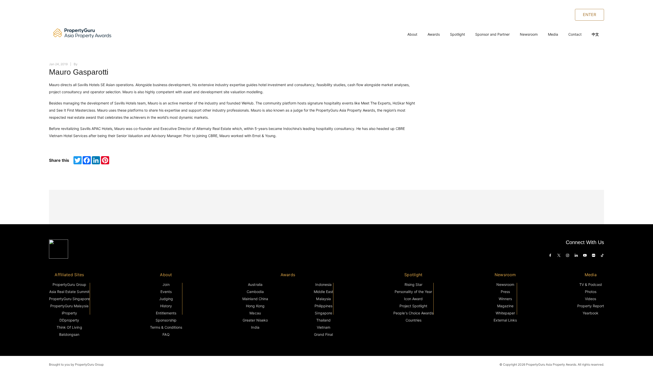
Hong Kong (255, 306)
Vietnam (323, 327)
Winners (505, 299)
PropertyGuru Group (69, 284)
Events (166, 291)
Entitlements (166, 313)
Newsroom (529, 34)
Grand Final (323, 334)
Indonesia (323, 284)
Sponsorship (166, 320)
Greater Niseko (255, 320)
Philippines (323, 306)
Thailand (323, 320)
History (166, 306)
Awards (434, 34)
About (412, 34)
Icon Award (413, 299)
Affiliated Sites (69, 274)
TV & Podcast (590, 284)
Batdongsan (69, 334)
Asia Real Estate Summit (69, 291)
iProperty (69, 313)
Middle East (323, 291)
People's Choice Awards (413, 313)
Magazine (505, 306)
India (255, 327)
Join (165, 284)
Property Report (590, 306)
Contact (575, 34)
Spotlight (457, 34)
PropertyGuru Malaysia (69, 306)
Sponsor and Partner (492, 34)
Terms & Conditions (166, 327)
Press (505, 291)
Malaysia (323, 299)
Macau (255, 313)
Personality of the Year (413, 291)
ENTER (589, 14)
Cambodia (255, 291)
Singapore (323, 313)
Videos (590, 299)
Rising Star (413, 284)
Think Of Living (69, 327)
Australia (255, 284)
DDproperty (69, 320)
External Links (505, 320)
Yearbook (590, 313)
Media (553, 34)
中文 (595, 34)
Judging (166, 299)
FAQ (165, 334)
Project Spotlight (413, 306)
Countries (413, 320)
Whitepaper (505, 313)
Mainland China (255, 299)
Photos (590, 291)
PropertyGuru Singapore (69, 299)
